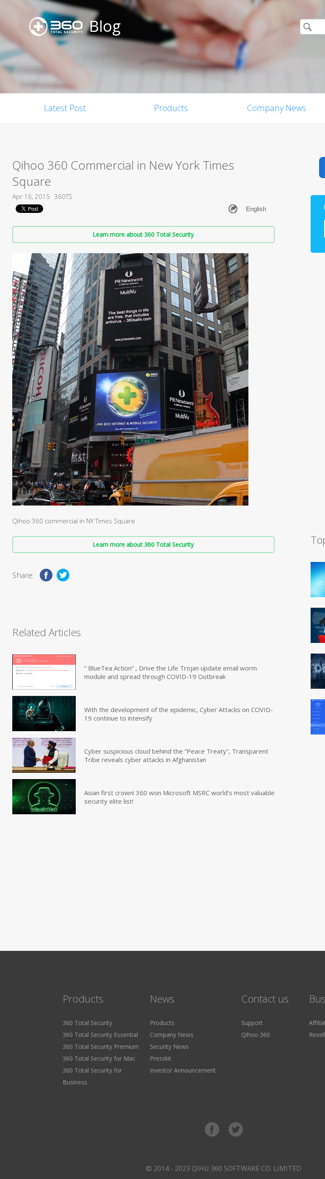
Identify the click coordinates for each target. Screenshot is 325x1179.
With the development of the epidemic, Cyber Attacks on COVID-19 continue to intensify (178, 713)
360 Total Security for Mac (99, 1058)
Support (252, 1023)
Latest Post (65, 108)
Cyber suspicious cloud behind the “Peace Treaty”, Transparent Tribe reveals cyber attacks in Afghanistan (176, 755)
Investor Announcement (183, 1070)
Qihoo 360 (255, 1035)
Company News (171, 1035)
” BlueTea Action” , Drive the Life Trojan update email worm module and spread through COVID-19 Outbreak (170, 672)
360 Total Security (87, 1023)
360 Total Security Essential (100, 1035)
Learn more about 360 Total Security (143, 234)
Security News (169, 1046)
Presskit (160, 1058)
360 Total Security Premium (101, 1046)
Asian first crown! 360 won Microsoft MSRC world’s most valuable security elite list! (179, 796)
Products (171, 108)
